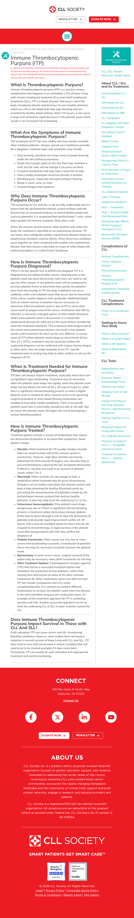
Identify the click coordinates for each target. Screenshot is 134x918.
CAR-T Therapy (111, 197)
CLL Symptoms (110, 118)
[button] (67, 36)
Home (14, 48)
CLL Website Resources (115, 436)
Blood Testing (109, 141)
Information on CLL (112, 102)
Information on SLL (112, 107)
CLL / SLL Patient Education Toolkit (37, 48)
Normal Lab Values (113, 386)
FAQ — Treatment (112, 207)
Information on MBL (113, 112)
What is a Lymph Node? (116, 338)
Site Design (91, 895)
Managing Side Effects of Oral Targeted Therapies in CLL (115, 225)
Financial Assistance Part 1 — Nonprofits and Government (113, 445)
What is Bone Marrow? (115, 333)
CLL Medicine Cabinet (114, 191)
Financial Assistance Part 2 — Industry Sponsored (113, 458)
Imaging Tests (110, 146)
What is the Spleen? (113, 343)
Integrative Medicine (113, 202)
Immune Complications (115, 256)
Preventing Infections (114, 270)
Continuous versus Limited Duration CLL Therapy (114, 182)
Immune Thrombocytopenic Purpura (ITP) (112, 279)
